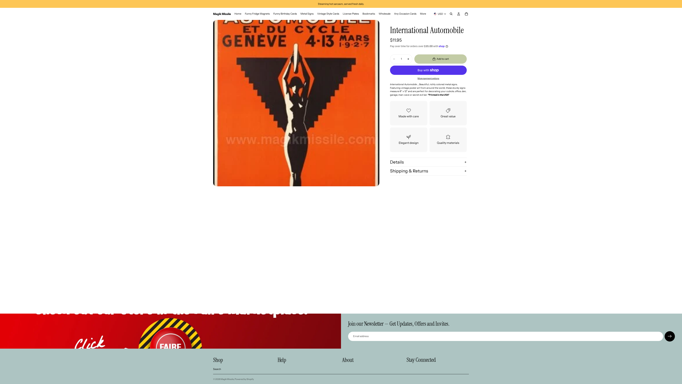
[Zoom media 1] (296, 103)
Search (217, 369)
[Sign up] (670, 336)
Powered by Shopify (244, 379)
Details (397, 162)
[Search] (451, 14)
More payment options (428, 78)
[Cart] (466, 14)
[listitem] (423, 14)
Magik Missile (227, 379)
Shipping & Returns (409, 171)
